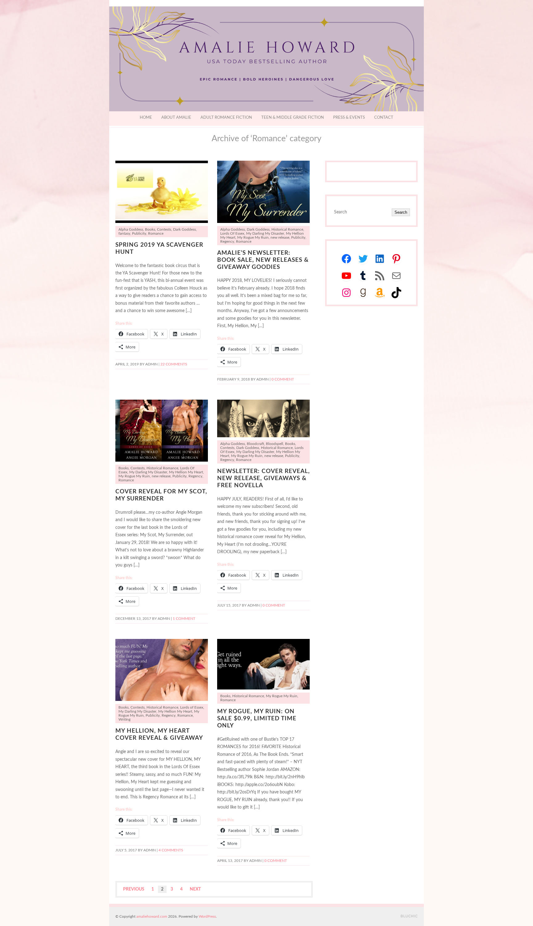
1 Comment (184, 618)
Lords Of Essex (232, 233)
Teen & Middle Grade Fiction (292, 118)
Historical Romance (287, 229)
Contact (383, 118)
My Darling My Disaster (265, 233)
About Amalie (176, 118)
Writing (124, 719)
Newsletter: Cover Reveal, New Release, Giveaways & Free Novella (263, 478)
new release (280, 237)
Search (401, 212)
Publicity (139, 233)
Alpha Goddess (130, 229)
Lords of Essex (191, 707)
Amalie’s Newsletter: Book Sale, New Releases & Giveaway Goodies (263, 260)
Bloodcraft (255, 444)
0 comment (282, 379)
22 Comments (173, 364)
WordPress (207, 916)
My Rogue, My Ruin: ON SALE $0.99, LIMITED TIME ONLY (256, 719)
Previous (133, 889)
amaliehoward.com (151, 916)
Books (150, 229)
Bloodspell (274, 444)
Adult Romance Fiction (226, 118)
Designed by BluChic (409, 916)
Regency (227, 241)
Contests (164, 229)
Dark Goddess (184, 229)
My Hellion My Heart (186, 472)
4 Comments (171, 850)
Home (146, 118)
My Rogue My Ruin (253, 237)
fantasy (124, 233)
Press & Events (349, 118)
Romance (155, 233)
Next (195, 889)
